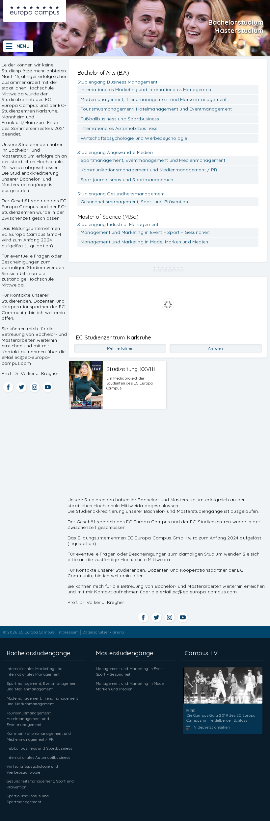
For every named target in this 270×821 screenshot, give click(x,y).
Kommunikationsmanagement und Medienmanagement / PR (149, 170)
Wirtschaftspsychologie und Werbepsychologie (134, 138)
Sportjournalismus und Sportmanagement (128, 180)
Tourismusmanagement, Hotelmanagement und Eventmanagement (156, 109)
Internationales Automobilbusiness (119, 128)
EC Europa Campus (36, 632)
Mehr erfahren (120, 348)
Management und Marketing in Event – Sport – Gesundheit (145, 232)
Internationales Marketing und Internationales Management (147, 89)
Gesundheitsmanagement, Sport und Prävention (134, 202)
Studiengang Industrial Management (118, 224)
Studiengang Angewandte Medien (115, 152)
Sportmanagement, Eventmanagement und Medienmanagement (153, 160)
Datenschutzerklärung (103, 632)
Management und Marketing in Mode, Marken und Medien (144, 242)
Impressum (68, 632)
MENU (23, 46)
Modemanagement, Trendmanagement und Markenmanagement (154, 99)
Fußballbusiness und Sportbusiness (120, 119)
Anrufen (215, 348)
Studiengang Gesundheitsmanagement (121, 194)
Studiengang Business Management (117, 82)
